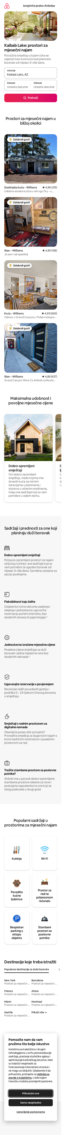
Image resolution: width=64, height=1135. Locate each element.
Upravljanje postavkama (31, 1111)
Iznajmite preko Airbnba (39, 6)
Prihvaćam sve (30, 1093)
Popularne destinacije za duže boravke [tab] (26, 969)
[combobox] (30, 74)
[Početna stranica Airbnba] (7, 5)
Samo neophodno (30, 1102)
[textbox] (17, 87)
